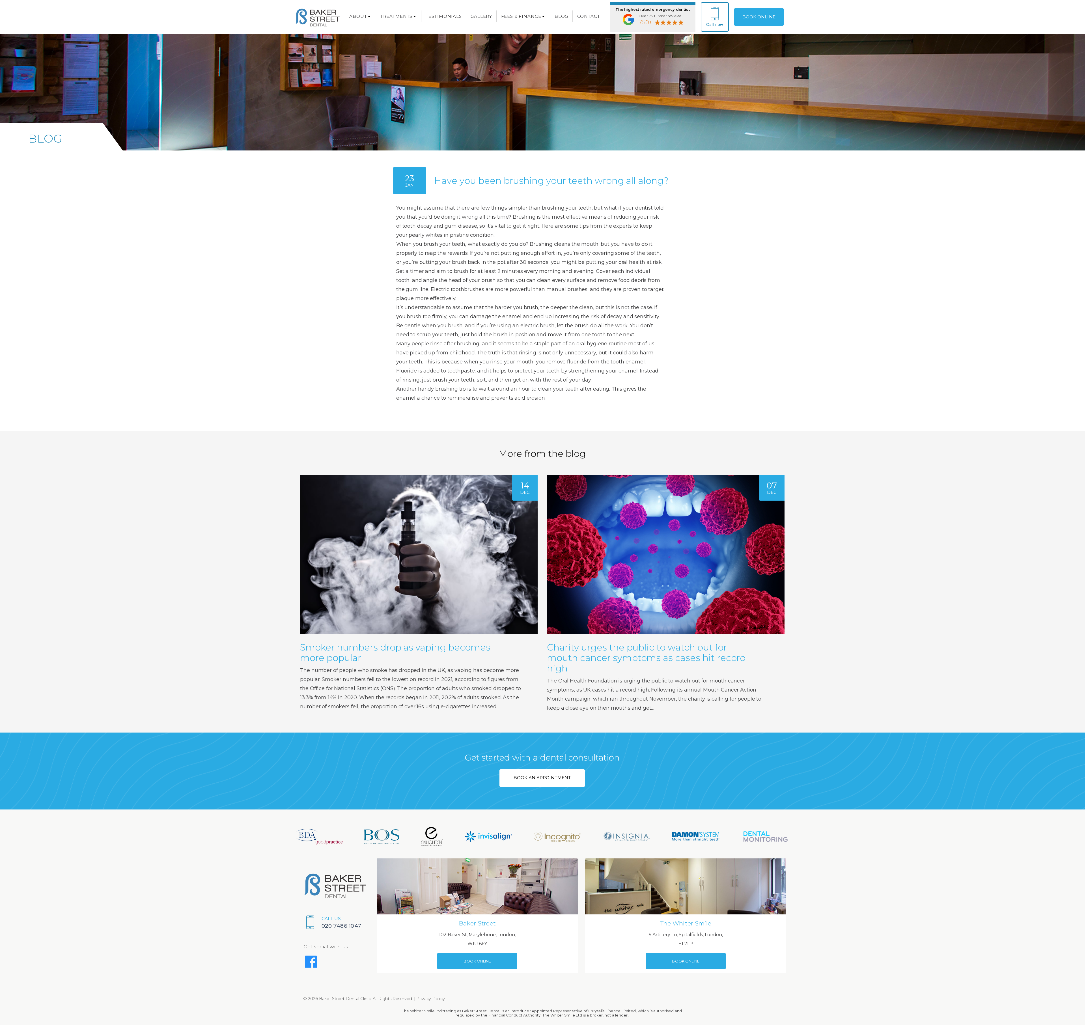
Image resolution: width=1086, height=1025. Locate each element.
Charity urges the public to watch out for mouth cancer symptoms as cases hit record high (646, 658)
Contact (588, 16)
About (358, 16)
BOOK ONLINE (758, 17)
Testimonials (444, 16)
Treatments (396, 16)
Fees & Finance (521, 16)
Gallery (481, 16)
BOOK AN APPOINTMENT (542, 777)
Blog (561, 16)
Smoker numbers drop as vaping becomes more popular (395, 652)
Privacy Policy (430, 998)
